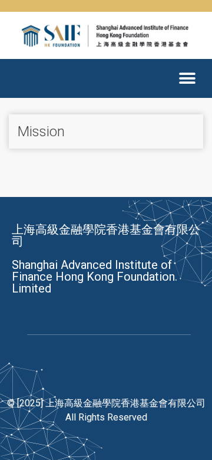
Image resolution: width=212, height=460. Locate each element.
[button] (187, 78)
